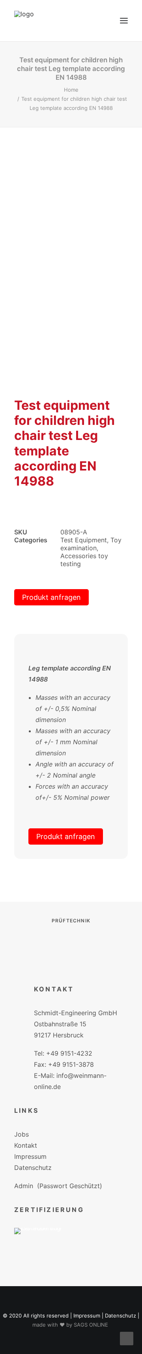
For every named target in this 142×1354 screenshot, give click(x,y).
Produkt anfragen (51, 597)
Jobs (21, 1134)
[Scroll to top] (126, 1338)
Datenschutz (33, 1168)
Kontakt (25, 1145)
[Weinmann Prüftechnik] (24, 21)
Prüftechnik (71, 921)
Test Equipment (83, 540)
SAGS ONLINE (91, 1324)
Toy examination (90, 544)
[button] (124, 20)
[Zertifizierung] (43, 1243)
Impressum (30, 1156)
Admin (23, 1186)
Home (71, 89)
